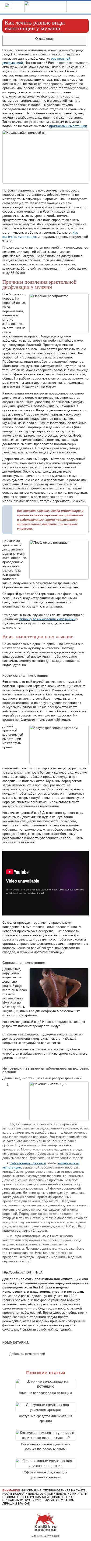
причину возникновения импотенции (47, 619)
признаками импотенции (68, 126)
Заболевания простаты (28, 1163)
